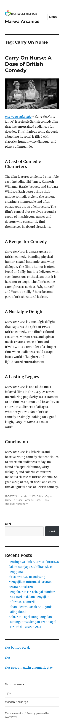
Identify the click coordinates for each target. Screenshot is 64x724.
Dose (37, 499)
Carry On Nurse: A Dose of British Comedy (28, 64)
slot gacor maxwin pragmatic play (29, 667)
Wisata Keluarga (16, 702)
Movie (23, 496)
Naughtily (22, 503)
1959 (33, 496)
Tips (8, 693)
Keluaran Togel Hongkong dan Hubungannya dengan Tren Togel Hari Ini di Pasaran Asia (32, 622)
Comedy (28, 499)
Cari (8, 524)
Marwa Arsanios (22, 21)
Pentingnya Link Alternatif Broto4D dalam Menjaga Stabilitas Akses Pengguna (34, 567)
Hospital (10, 503)
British (40, 496)
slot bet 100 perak (17, 647)
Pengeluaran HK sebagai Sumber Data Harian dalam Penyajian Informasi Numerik (32, 597)
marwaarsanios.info (18, 116)
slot (7, 657)
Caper (48, 496)
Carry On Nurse (14, 499)
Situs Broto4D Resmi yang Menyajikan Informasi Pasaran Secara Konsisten (30, 582)
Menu (53, 17)
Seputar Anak (14, 684)
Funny (45, 499)
